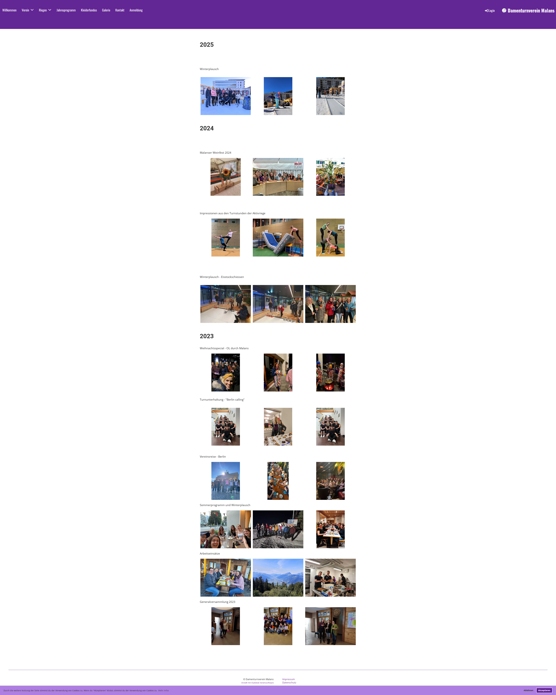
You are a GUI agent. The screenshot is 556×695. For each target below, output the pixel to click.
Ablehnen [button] (528, 690)
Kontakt (119, 10)
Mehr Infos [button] (163, 690)
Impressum (288, 679)
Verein (25, 10)
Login (492, 10)
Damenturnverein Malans (531, 10)
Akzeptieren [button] (544, 690)
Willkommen (9, 10)
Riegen (43, 10)
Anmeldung (136, 10)
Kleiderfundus (89, 10)
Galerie (106, 10)
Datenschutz (289, 682)
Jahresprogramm (66, 10)
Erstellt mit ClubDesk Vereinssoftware (258, 682)
